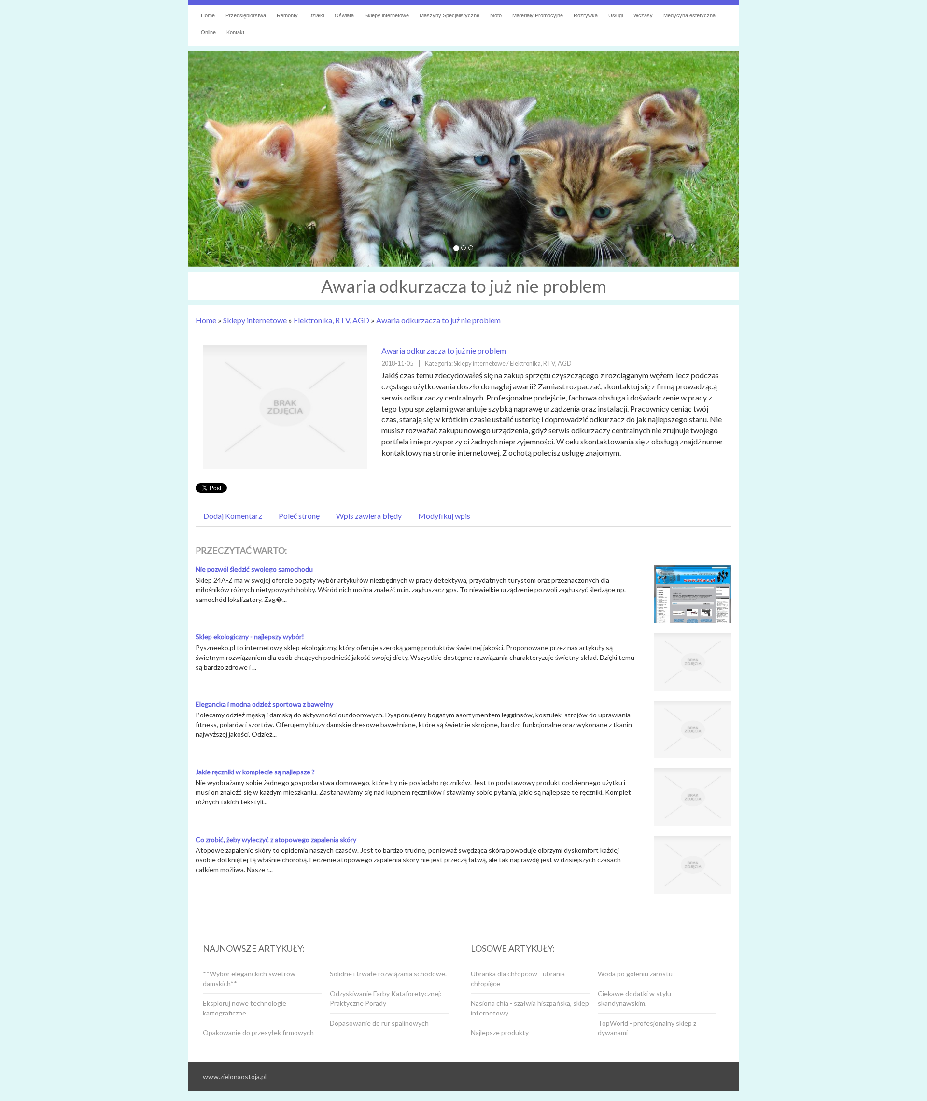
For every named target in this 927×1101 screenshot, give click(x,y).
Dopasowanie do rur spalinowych (379, 1023)
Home (206, 320)
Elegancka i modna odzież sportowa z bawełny (264, 704)
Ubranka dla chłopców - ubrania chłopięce (518, 978)
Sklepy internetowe (255, 320)
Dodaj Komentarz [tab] (232, 515)
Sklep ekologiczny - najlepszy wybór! (250, 636)
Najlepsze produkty (500, 1033)
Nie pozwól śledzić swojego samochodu (254, 569)
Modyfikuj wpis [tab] (444, 515)
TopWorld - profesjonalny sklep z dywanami (647, 1028)
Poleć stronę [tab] (299, 515)
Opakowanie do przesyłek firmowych (258, 1033)
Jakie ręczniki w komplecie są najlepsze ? (255, 772)
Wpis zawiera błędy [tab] (369, 515)
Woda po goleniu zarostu (635, 974)
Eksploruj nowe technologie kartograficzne (244, 1008)
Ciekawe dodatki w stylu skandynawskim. (634, 998)
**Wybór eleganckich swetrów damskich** (249, 978)
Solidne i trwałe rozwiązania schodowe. (388, 974)
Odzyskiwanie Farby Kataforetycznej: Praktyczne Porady (386, 998)
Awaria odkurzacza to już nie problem (438, 320)
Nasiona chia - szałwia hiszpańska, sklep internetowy (530, 1008)
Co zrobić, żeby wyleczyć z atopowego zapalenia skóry (276, 839)
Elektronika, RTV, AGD (331, 320)
